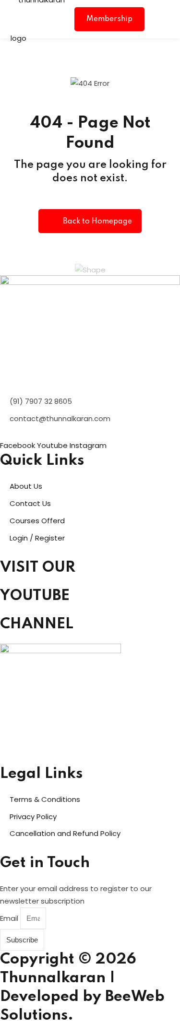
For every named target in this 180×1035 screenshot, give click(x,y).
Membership (109, 19)
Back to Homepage (97, 221)
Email (10, 918)
